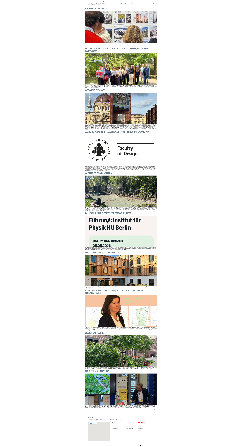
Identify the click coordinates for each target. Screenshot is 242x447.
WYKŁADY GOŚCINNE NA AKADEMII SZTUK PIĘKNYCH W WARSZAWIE (117, 132)
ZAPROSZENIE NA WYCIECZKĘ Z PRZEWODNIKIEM (108, 213)
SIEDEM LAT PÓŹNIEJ (94, 333)
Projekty (126, 3)
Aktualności (119, 3)
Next (155, 409)
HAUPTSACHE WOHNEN (96, 9)
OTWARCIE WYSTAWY (95, 90)
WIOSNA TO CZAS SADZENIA (98, 173)
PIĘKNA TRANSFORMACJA (97, 371)
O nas (138, 3)
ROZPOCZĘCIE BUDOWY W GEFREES (102, 252)
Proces (132, 3)
